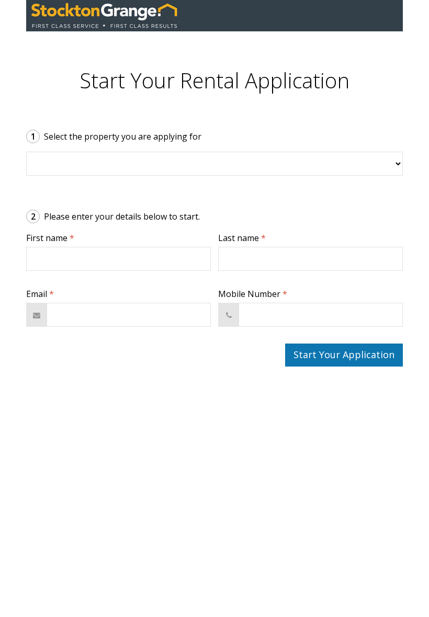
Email (40, 294)
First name (50, 238)
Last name (242, 238)
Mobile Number (252, 294)
